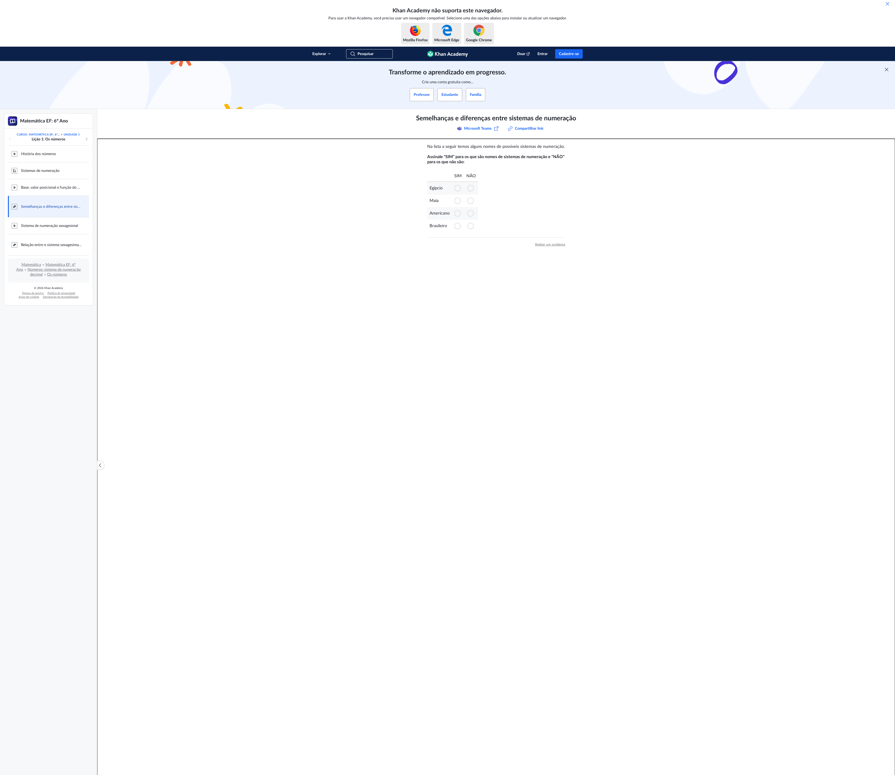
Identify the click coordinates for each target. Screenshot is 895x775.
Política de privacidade (61, 293)
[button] (458, 188)
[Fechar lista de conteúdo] (100, 465)
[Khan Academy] (447, 54)
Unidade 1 (72, 134)
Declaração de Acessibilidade (61, 296)
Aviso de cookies (29, 296)
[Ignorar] (887, 3)
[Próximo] (86, 139)
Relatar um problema (550, 244)
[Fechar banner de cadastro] (886, 69)
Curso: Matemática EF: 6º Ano (38, 134)
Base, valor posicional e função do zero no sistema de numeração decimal (51, 187)
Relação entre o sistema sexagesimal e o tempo (51, 245)
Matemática (31, 265)
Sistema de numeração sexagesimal (49, 226)
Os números (57, 274)
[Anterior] (10, 139)
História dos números (38, 154)
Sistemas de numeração (40, 171)
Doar (521, 54)
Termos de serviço (33, 293)
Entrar (542, 54)
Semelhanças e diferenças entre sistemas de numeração (51, 207)
